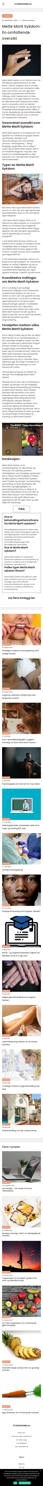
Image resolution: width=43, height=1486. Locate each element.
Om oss (21, 1467)
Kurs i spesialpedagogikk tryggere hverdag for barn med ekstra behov (19, 741)
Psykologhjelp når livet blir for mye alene (21, 784)
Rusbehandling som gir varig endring (19, 1130)
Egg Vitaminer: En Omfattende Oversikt (20, 1412)
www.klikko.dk (23, 1446)
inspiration (6, 644)
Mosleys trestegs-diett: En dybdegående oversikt (21, 1234)
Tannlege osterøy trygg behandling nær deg (21, 1087)
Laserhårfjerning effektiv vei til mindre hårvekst (19, 1043)
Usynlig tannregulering (12, 869)
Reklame (21, 1464)
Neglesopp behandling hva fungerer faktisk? (19, 998)
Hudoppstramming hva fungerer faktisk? (21, 911)
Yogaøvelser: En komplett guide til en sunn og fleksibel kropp (19, 1279)
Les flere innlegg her (21, 598)
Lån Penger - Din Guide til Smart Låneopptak (17, 1189)
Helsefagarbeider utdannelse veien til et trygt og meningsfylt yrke (20, 827)
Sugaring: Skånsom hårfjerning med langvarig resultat (19, 696)
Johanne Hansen (28, 20)
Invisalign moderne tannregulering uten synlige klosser (20, 652)
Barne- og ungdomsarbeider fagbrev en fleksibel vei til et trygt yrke (21, 954)
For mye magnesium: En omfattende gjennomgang (19, 1324)
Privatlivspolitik (25, 1483)
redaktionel (7, 16)
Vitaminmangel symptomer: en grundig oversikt (20, 1369)
